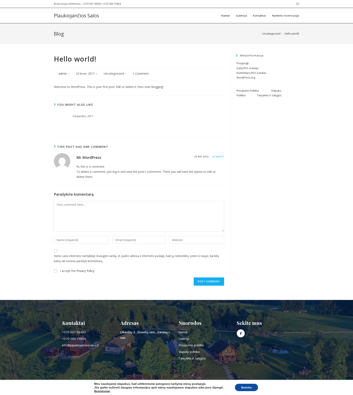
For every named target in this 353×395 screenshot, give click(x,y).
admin (62, 73)
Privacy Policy (85, 271)
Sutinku (246, 387)
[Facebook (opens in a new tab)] (297, 4)
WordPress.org (246, 77)
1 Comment (141, 73)
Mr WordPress (88, 157)
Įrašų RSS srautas (248, 68)
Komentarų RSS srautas (251, 73)
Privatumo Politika (254, 90)
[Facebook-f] (241, 333)
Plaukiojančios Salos (76, 15)
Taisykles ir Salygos (269, 95)
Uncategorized (114, 73)
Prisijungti (243, 63)
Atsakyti (218, 156)
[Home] (257, 33)
